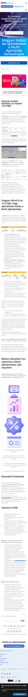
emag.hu (15, 677)
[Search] (26, 10)
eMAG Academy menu (14, 62)
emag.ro (4, 677)
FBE (0, 656)
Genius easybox (3, 658)
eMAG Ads (2, 660)
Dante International (13, 668)
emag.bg (10, 677)
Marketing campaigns (4, 662)
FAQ (1, 664)
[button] (26, 3)
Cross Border (3, 654)
